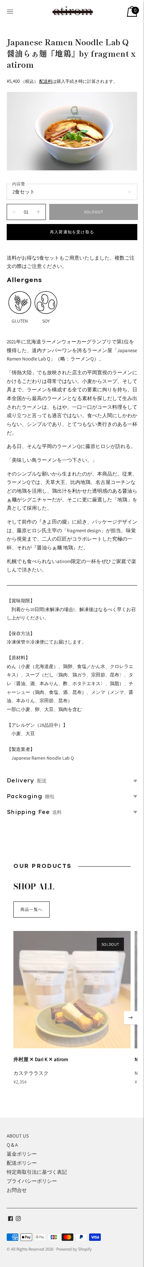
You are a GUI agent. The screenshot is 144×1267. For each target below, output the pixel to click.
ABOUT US (18, 1136)
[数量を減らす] (38, 212)
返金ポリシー (22, 1154)
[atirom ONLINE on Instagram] (18, 1219)
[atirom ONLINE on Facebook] (10, 1219)
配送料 (45, 81)
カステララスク (31, 1073)
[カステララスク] (72, 989)
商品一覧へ (31, 909)
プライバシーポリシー (32, 1181)
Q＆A (12, 1145)
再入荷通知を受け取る (72, 231)
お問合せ (17, 1190)
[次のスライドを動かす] (130, 1018)
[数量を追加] (14, 212)
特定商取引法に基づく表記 (37, 1172)
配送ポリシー (22, 1163)
